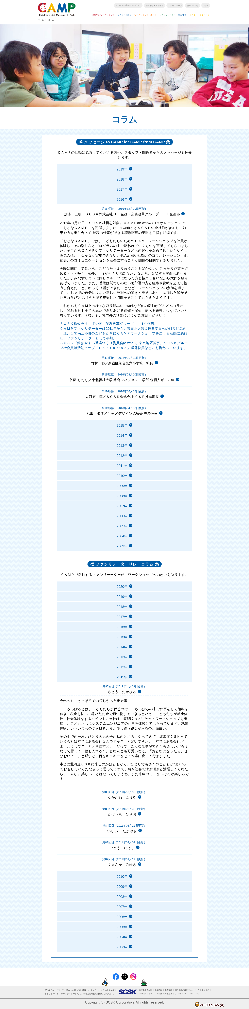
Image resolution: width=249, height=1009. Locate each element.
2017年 (122, 189)
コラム (206, 5)
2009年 (122, 486)
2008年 (122, 496)
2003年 (122, 546)
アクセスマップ (175, 5)
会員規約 (205, 990)
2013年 (122, 446)
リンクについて (181, 993)
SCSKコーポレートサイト (127, 5)
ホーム (41, 20)
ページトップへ (209, 1005)
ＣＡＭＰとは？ (124, 15)
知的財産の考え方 (164, 993)
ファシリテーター (167, 15)
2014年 (122, 435)
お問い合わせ (192, 5)
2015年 (122, 425)
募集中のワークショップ (103, 15)
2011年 (122, 466)
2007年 (122, 506)
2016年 (122, 627)
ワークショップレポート (145, 15)
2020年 (122, 587)
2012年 (122, 456)
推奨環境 (158, 990)
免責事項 (168, 990)
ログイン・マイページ (199, 15)
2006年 (122, 516)
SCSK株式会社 (145, 990)
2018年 (122, 179)
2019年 (122, 169)
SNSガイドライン (146, 993)
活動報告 (182, 15)
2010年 (122, 476)
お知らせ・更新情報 (154, 5)
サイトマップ (196, 993)
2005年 (122, 526)
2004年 (122, 536)
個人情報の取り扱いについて (187, 990)
